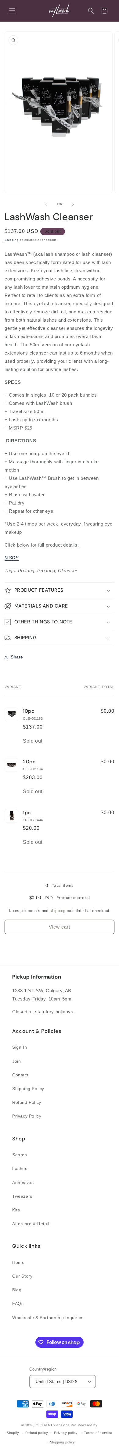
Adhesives (23, 1182)
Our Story (22, 1276)
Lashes (19, 1168)
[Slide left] (46, 204)
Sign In (19, 1047)
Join (16, 1061)
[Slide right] (73, 204)
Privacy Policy (26, 1116)
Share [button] (17, 656)
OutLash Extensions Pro (56, 1425)
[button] (12, 10)
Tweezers (22, 1196)
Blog (16, 1289)
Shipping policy (62, 1442)
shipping (57, 910)
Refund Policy (26, 1102)
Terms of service (98, 1433)
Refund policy (36, 1433)
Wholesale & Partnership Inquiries (48, 1317)
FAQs (17, 1303)
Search (19, 1154)
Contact (20, 1074)
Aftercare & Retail (30, 1223)
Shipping (12, 239)
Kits (16, 1209)
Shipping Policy (28, 1088)
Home (18, 1262)
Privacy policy (66, 1433)
